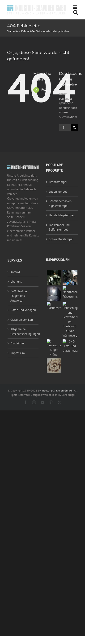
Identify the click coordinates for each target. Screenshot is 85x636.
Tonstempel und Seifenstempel (59, 227)
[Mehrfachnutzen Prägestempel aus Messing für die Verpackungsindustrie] (70, 288)
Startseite (12, 31)
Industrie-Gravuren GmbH (57, 390)
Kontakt (15, 272)
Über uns (16, 282)
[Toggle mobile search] (75, 12)
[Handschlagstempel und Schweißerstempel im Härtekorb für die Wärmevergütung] (70, 304)
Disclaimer (17, 343)
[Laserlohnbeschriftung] (54, 288)
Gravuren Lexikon (21, 320)
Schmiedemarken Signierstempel (60, 203)
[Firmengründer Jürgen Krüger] (54, 341)
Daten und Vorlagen (23, 310)
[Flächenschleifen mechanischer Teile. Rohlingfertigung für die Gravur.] (54, 304)
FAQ (44, 90)
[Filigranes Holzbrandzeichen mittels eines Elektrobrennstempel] (54, 360)
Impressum (17, 353)
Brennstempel (58, 182)
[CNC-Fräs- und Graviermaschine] (70, 341)
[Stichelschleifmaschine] (70, 272)
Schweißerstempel (61, 239)
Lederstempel (58, 192)
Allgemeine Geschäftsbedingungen (23, 331)
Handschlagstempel (62, 215)
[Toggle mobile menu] (75, 7)
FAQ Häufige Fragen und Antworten (18, 295)
